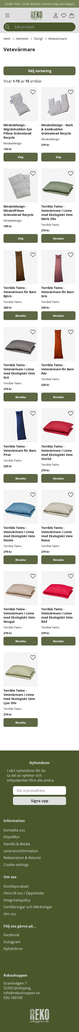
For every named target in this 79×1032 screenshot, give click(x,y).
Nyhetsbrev (13, 948)
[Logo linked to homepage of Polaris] (36, 15)
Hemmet (22, 39)
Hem (7, 39)
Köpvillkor (12, 836)
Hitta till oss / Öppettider (24, 893)
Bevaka (58, 238)
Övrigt (38, 39)
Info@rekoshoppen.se (22, 992)
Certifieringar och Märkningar (28, 906)
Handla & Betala (17, 843)
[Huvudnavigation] (7, 15)
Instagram (12, 941)
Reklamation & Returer (22, 857)
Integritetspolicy (17, 900)
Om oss (10, 913)
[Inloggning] (55, 15)
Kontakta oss (14, 830)
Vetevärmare (57, 39)
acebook (12, 934)
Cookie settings (16, 864)
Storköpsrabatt (16, 886)
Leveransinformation (21, 850)
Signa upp (39, 800)
